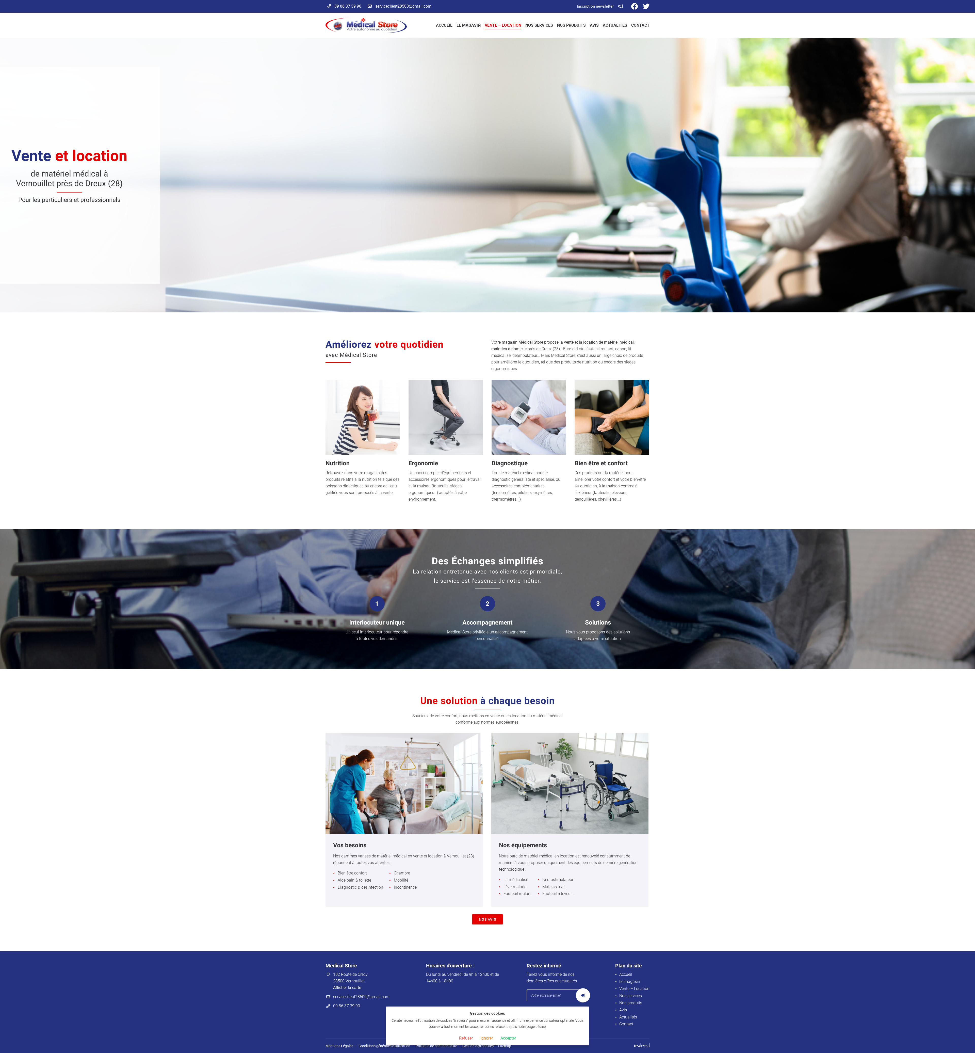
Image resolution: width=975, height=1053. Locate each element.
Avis (594, 25)
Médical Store (530, 342)
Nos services (539, 25)
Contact (640, 25)
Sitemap (504, 1046)
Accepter (508, 1038)
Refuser (466, 1038)
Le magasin (469, 25)
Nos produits (571, 25)
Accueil (444, 25)
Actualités (615, 25)
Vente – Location (503, 25)
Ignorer (486, 1038)
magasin (509, 342)
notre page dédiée (532, 1027)
